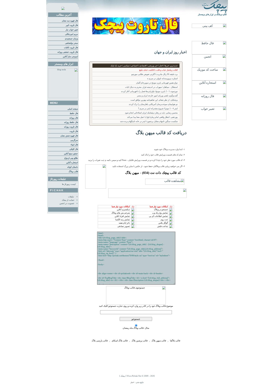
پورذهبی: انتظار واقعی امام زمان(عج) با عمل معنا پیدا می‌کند (152, 117)
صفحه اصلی (72, 109)
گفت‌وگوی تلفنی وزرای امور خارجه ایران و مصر (157, 96)
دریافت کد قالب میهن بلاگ (161, 132)
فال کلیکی (73, 149)
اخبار (132, 382)
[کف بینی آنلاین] (209, 27)
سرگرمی (74, 140)
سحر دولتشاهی (71, 43)
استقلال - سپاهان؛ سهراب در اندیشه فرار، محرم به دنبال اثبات (151, 87)
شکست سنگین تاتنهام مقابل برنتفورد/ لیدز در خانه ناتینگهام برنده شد (149, 121)
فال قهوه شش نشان (69, 136)
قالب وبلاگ (73, 172)
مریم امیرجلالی (71, 34)
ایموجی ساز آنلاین (70, 57)
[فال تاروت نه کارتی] (135, 33)
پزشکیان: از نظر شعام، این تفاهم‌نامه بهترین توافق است (154, 100)
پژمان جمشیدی (71, 39)
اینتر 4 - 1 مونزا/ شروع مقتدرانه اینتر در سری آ (158, 109)
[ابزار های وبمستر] (63, 97)
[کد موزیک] (209, 79)
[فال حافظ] (209, 53)
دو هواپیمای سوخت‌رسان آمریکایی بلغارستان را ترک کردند (153, 104)
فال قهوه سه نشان (70, 21)
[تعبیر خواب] (209, 119)
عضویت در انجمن (66, 203)
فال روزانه (73, 118)
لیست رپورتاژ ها (68, 184)
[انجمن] (209, 66)
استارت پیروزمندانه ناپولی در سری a (162, 79)
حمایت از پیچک (68, 200)
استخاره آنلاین (72, 163)
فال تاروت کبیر (72, 25)
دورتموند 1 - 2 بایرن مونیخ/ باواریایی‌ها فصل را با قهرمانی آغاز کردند (149, 91)
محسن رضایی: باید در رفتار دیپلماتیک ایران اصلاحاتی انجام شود (151, 113)
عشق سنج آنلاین (71, 154)
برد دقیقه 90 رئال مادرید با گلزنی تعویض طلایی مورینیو (154, 74)
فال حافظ (74, 113)
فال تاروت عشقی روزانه (67, 52)
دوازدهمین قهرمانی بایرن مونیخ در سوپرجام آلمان (157, 83)
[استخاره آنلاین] (209, 92)
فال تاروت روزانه (71, 127)
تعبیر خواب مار (72, 30)
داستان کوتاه (72, 167)
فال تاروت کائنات (71, 48)
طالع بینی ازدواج (71, 158)
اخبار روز (180, 52)
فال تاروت (74, 131)
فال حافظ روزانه (71, 122)
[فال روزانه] (209, 105)
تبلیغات (71, 197)
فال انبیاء (74, 145)
